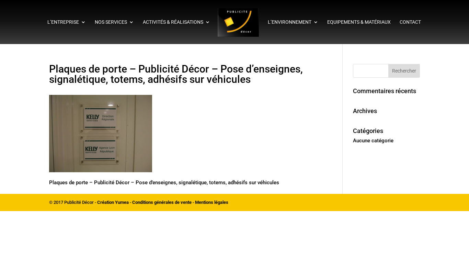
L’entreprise (63, 22)
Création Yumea (113, 202)
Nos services (111, 22)
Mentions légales (211, 202)
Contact (410, 22)
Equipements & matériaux (359, 22)
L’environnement (289, 22)
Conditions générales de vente (162, 202)
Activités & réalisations (173, 22)
